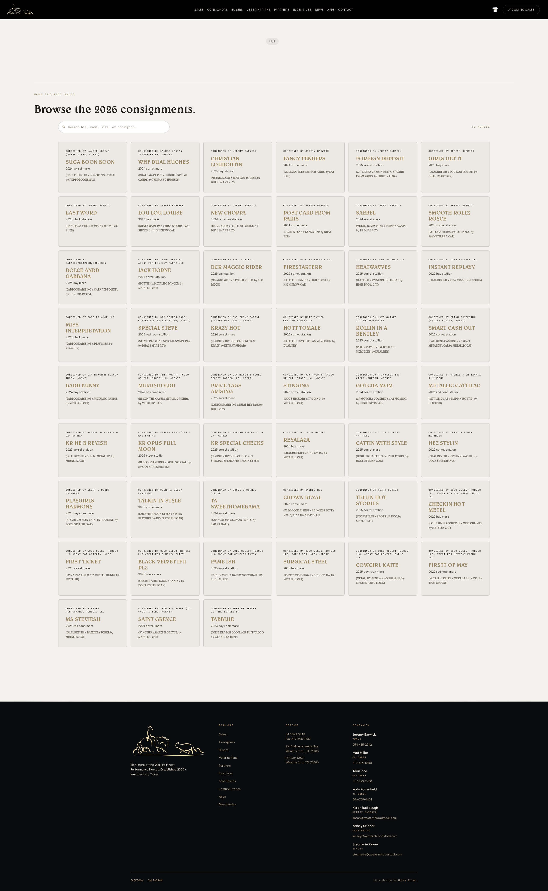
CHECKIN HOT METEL (447, 507)
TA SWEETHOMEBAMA (235, 504)
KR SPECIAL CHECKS (237, 443)
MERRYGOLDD (156, 385)
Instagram (155, 880)
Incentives (226, 773)
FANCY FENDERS (304, 158)
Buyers (223, 750)
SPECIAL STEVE (158, 328)
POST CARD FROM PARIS (307, 216)
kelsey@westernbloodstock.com (375, 836)
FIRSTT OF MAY (448, 565)
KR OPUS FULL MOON (157, 446)
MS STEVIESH (83, 619)
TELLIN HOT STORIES (371, 500)
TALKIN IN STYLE (159, 501)
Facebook (137, 880)
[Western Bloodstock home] (168, 741)
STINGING (296, 385)
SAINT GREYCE (157, 619)
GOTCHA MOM (374, 385)
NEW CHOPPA (228, 213)
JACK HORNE (154, 270)
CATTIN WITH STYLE (381, 443)
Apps (222, 797)
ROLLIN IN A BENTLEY (371, 331)
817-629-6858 (362, 763)
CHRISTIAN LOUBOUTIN (226, 161)
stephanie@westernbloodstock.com (377, 854)
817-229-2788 (362, 781)
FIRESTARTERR (302, 267)
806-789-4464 (362, 799)
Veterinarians (228, 758)
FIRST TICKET (83, 562)
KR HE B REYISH (86, 443)
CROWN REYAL (302, 497)
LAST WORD (81, 213)
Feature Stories (230, 789)
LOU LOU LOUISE (160, 213)
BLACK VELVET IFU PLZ (162, 565)
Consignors (227, 742)
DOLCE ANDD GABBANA (82, 273)
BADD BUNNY (83, 385)
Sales (222, 734)
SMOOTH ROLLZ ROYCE (449, 216)
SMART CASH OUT (452, 328)
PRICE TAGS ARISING (226, 388)
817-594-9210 (295, 734)
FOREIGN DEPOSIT (380, 158)
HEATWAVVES (373, 267)
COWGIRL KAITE (377, 565)
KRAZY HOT (225, 328)
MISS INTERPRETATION (88, 328)
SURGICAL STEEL (305, 562)
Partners (225, 765)
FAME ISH (223, 562)
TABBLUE (222, 619)
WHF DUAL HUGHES (163, 162)
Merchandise (228, 804)
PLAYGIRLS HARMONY (80, 504)
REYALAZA (296, 440)
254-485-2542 (362, 744)
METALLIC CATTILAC (454, 385)
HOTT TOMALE (302, 328)
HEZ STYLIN (443, 443)
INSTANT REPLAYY (452, 267)
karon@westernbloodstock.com (375, 818)
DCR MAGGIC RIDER (236, 267)
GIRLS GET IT (445, 158)
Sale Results (227, 781)
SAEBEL (366, 213)
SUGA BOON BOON (90, 162)
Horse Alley (407, 880)
